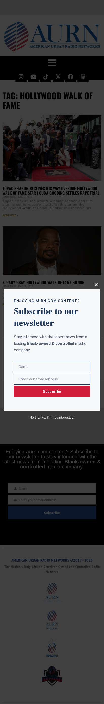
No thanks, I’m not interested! (51, 417)
